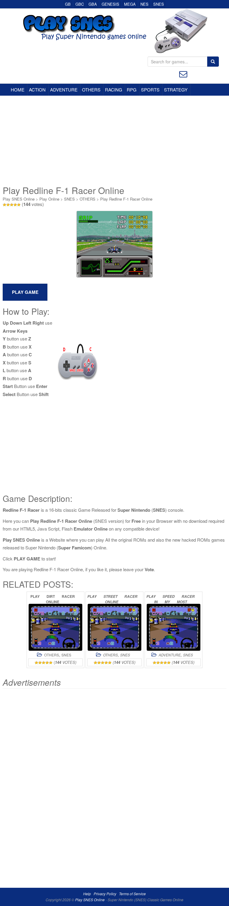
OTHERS (91, 89)
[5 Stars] (19, 205)
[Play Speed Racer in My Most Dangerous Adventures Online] (173, 627)
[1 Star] (4, 205)
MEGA (130, 4)
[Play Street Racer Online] (114, 627)
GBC (79, 4)
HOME (17, 89)
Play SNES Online (19, 199)
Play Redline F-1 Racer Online (126, 199)
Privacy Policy (105, 893)
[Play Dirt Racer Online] (55, 627)
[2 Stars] (8, 205)
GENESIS (110, 4)
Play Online (49, 199)
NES (144, 4)
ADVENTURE (64, 89)
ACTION (37, 89)
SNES (158, 4)
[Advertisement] (114, 140)
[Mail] (183, 73)
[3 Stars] (11, 205)
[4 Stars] (15, 205)
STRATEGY (176, 89)
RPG (132, 89)
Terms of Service (132, 893)
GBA (93, 4)
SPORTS (150, 89)
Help (87, 893)
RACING (113, 89)
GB (68, 4)
